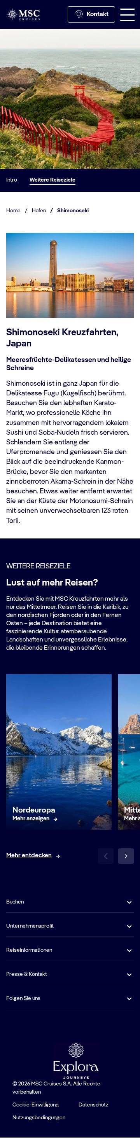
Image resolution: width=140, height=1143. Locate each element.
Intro (11, 180)
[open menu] (127, 14)
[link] (30, 818)
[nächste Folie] (126, 856)
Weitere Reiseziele (52, 180)
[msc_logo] (23, 14)
